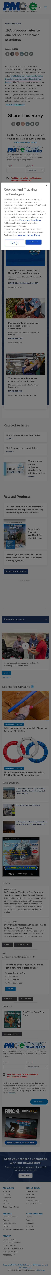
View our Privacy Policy (29, 235)
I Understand (33, 242)
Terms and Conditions (30, 220)
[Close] (46, 185)
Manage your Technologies (14, 243)
